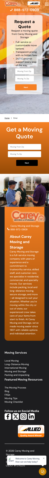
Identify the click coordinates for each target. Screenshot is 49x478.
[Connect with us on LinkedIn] (31, 419)
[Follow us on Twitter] (15, 419)
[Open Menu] (47, 4)
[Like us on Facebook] (8, 419)
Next (26, 87)
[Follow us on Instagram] (23, 419)
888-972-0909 (18, 229)
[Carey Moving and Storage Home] (12, 4)
